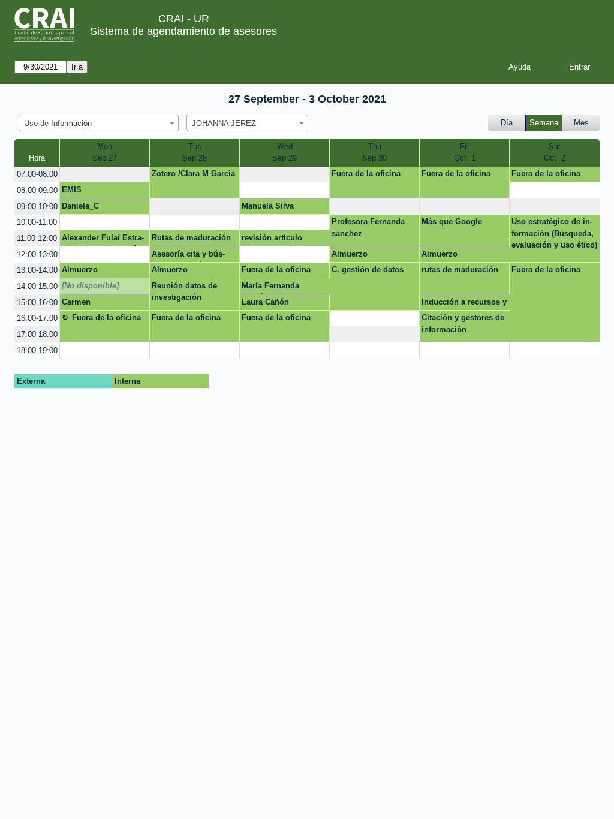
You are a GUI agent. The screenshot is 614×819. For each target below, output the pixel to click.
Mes (581, 122)
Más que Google (452, 221)
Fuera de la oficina (366, 173)
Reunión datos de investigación (184, 291)
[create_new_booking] (104, 175)
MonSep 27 (104, 152)
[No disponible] (90, 285)
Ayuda (519, 66)
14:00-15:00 (37, 286)
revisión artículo (272, 237)
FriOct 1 (464, 152)
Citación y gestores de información (463, 323)
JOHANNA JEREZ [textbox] (224, 123)
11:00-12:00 (37, 238)
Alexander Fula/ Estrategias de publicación (103, 239)
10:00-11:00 (37, 222)
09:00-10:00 (37, 206)
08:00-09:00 (37, 190)
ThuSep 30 (374, 152)
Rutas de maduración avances (191, 239)
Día (507, 122)
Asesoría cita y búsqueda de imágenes (188, 256)
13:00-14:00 (37, 270)
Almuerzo (350, 253)
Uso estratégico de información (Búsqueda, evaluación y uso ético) (554, 233)
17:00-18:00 (37, 334)
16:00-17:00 (37, 318)
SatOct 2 (554, 152)
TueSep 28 (194, 152)
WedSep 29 (284, 152)
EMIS (72, 189)
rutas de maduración (460, 269)
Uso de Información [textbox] (58, 123)
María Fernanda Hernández (270, 287)
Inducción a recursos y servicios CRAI (464, 304)
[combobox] (99, 123)
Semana (543, 122)
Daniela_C (80, 205)
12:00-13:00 (37, 254)
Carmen (76, 301)
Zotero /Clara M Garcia (193, 173)
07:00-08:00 (37, 174)
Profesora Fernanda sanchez (368, 227)
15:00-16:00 (37, 302)
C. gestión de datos (368, 269)
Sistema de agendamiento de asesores (183, 31)
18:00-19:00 (37, 350)
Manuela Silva (268, 205)
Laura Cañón (265, 301)
